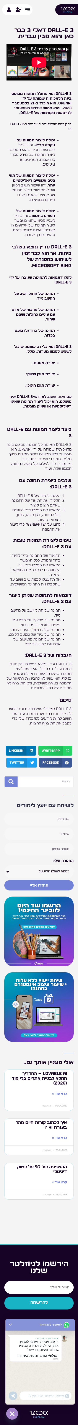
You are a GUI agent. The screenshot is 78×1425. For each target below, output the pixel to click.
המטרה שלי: (63, 860)
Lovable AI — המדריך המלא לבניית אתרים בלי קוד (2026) (39, 1078)
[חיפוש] (11, 781)
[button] (55, 751)
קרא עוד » (59, 1093)
